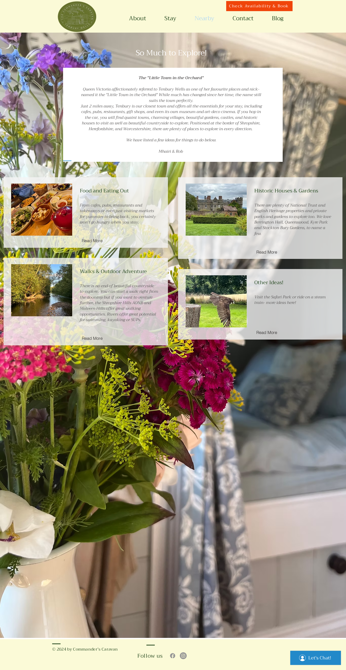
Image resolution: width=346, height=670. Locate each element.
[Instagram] (183, 655)
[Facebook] (172, 655)
